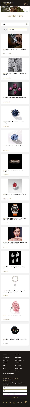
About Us (17, 355)
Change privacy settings (8, 373)
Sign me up (15, 397)
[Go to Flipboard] (26, 402)
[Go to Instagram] (14, 402)
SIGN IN (27, 1)
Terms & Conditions (7, 371)
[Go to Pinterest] (21, 402)
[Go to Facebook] (3, 402)
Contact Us (17, 363)
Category (5, 29)
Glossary (5, 363)
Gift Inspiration (6, 357)
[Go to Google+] (18, 402)
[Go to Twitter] (6, 402)
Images (4, 368)
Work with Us (18, 365)
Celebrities (5, 360)
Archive (4, 365)
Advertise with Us (19, 368)
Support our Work (19, 360)
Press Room (18, 357)
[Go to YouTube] (10, 402)
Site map (17, 371)
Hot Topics (5, 355)
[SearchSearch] (27, 4)
